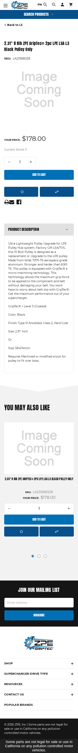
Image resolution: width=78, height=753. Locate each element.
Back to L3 (14, 25)
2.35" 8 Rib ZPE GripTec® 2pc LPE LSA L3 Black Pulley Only (39, 479)
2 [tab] (38, 556)
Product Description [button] (23, 229)
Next (75, 485)
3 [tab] (45, 556)
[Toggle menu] (5, 5)
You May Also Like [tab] (27, 407)
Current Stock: (15, 149)
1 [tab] (32, 556)
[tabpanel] (39, 480)
